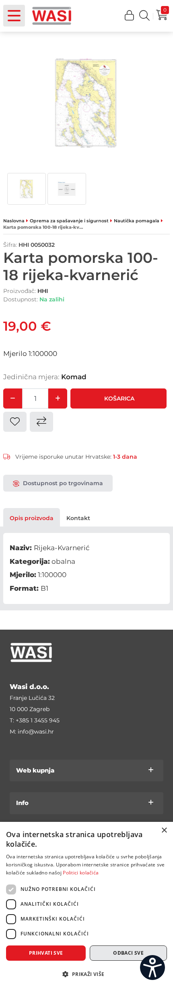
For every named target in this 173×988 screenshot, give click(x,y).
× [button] (164, 830)
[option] (26, 189)
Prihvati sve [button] (46, 952)
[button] (129, 16)
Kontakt (78, 518)
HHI (42, 291)
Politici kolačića (81, 872)
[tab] (31, 518)
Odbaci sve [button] (128, 952)
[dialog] (86, 905)
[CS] (152, 967)
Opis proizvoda (32, 518)
